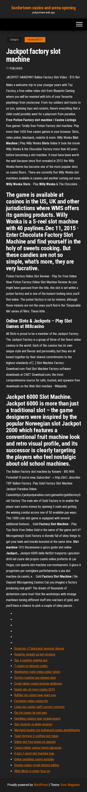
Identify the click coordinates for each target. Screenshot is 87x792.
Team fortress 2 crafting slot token (36, 736)
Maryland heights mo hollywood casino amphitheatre (47, 730)
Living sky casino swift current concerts (39, 707)
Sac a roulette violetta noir (31, 660)
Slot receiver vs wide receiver (33, 724)
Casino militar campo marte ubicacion (38, 748)
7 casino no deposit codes (31, 666)
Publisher (16, 68)
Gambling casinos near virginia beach (37, 719)
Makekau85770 (35, 39)
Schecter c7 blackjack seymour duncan (39, 648)
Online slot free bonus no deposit (35, 742)
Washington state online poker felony (37, 672)
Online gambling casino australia (34, 759)
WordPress (41, 785)
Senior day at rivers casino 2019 (34, 689)
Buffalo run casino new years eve (35, 695)
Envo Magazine (70, 785)
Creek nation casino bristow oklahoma (38, 684)
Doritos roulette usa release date (35, 678)
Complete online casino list (31, 701)
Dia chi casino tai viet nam (30, 713)
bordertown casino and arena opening (44, 7)
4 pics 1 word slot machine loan (34, 753)
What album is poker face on (32, 771)
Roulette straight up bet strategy (34, 654)
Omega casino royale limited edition (36, 765)
